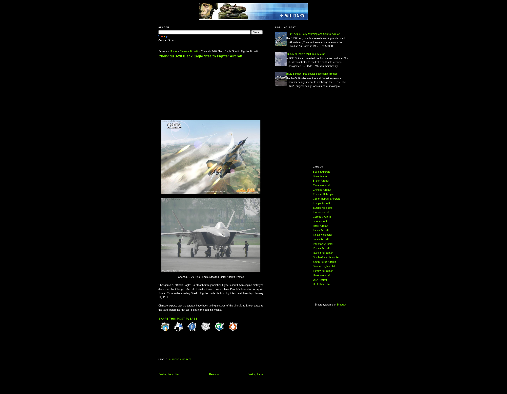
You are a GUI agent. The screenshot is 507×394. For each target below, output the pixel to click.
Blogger (341, 304)
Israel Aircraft (320, 225)
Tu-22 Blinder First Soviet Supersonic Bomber (312, 73)
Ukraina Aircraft (322, 275)
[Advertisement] (191, 87)
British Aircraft (321, 180)
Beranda (214, 374)
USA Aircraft (320, 279)
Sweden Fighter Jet (324, 266)
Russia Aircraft (321, 248)
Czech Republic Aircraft (326, 198)
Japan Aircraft (321, 239)
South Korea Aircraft (324, 261)
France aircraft (321, 212)
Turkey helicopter (323, 270)
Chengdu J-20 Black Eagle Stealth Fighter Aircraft (200, 56)
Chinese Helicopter (324, 194)
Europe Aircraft (321, 203)
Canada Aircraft (322, 185)
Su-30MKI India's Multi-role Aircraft (305, 53)
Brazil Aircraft (320, 176)
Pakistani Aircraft (323, 243)
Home (173, 51)
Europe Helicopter (323, 207)
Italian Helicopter (322, 234)
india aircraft (320, 221)
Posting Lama (255, 374)
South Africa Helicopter (326, 257)
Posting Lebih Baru (169, 374)
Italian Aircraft (321, 230)
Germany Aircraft (322, 216)
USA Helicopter (321, 284)
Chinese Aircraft (189, 51)
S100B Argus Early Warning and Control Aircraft (313, 33)
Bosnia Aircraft (321, 171)
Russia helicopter (323, 252)
